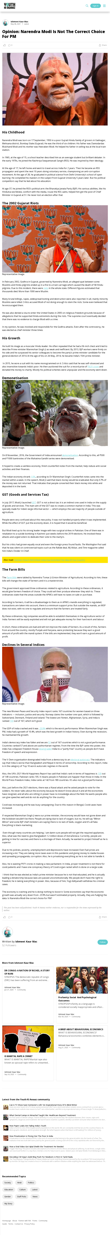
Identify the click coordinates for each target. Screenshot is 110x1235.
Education (8, 1189)
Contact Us (19, 1224)
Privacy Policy (29, 1224)
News (35, 1196)
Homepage (6, 1221)
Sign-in (95, 5)
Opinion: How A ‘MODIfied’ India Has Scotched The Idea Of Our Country (49, 559)
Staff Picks (21, 1196)
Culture (22, 1189)
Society (7, 1182)
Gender (7, 1196)
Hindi (19, 1182)
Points (35, 1221)
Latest (35, 1189)
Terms (11, 1224)
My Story (8, 1203)
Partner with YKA (25, 1221)
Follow (103, 942)
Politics (31, 1182)
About (14, 1221)
